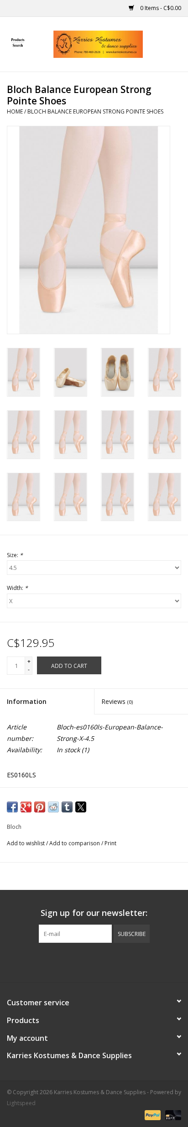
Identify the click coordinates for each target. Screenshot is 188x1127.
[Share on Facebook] (12, 806)
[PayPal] (151, 1114)
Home (15, 111)
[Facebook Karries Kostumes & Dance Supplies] (61, 961)
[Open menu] (18, 42)
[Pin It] (39, 806)
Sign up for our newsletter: (94, 913)
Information (27, 701)
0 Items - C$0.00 (160, 8)
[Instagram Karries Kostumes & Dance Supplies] (127, 961)
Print (110, 843)
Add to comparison (75, 843)
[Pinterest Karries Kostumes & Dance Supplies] (94, 961)
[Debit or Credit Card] (171, 1114)
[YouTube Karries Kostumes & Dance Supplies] (110, 961)
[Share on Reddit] (53, 806)
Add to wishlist (26, 843)
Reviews (117, 701)
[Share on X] (80, 806)
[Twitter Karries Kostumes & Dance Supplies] (77, 961)
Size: (15, 555)
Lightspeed (21, 1103)
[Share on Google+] (26, 806)
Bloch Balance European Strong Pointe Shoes (95, 111)
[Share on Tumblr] (67, 806)
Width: (17, 588)
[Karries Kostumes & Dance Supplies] (112, 43)
